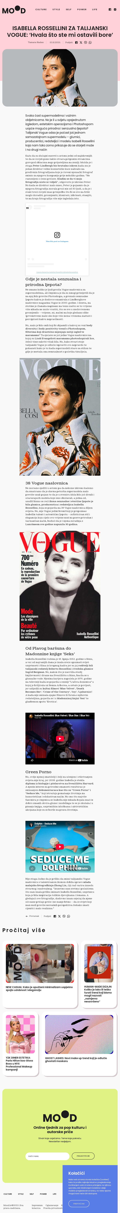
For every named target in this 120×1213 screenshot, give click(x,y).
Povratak (32, 916)
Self (69, 9)
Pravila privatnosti (53, 1208)
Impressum (37, 1205)
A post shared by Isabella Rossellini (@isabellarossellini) (57, 272)
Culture (41, 9)
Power (82, 9)
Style (56, 9)
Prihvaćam (78, 1204)
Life (95, 9)
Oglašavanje (52, 1205)
